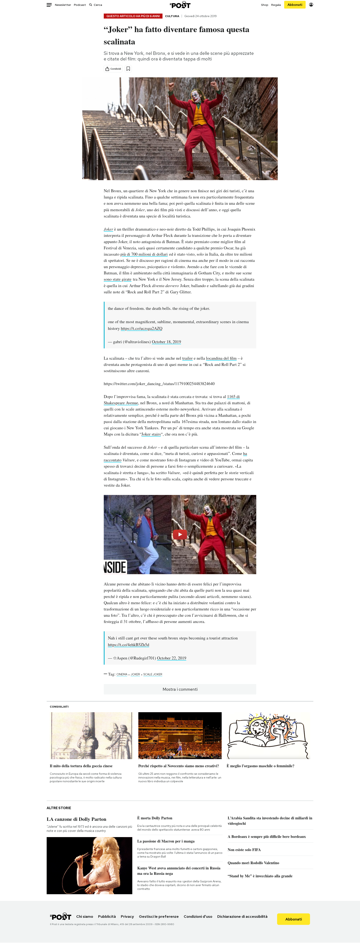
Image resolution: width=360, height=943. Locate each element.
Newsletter (63, 5)
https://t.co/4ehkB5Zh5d (128, 644)
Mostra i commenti (180, 689)
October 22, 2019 (171, 658)
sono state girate (117, 279)
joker (135, 674)
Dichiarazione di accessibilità (242, 916)
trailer (187, 358)
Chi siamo (84, 916)
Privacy (127, 916)
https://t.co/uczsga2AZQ (141, 328)
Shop (264, 5)
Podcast (80, 5)
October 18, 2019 (166, 341)
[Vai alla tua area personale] (311, 5)
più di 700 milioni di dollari (144, 254)
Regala (276, 5)
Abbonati (295, 5)
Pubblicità (107, 916)
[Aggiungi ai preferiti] (128, 68)
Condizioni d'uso (198, 916)
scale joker (152, 674)
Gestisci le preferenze (159, 916)
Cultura (172, 16)
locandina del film (221, 358)
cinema (121, 674)
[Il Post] (180, 4)
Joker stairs (151, 434)
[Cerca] (90, 4)
